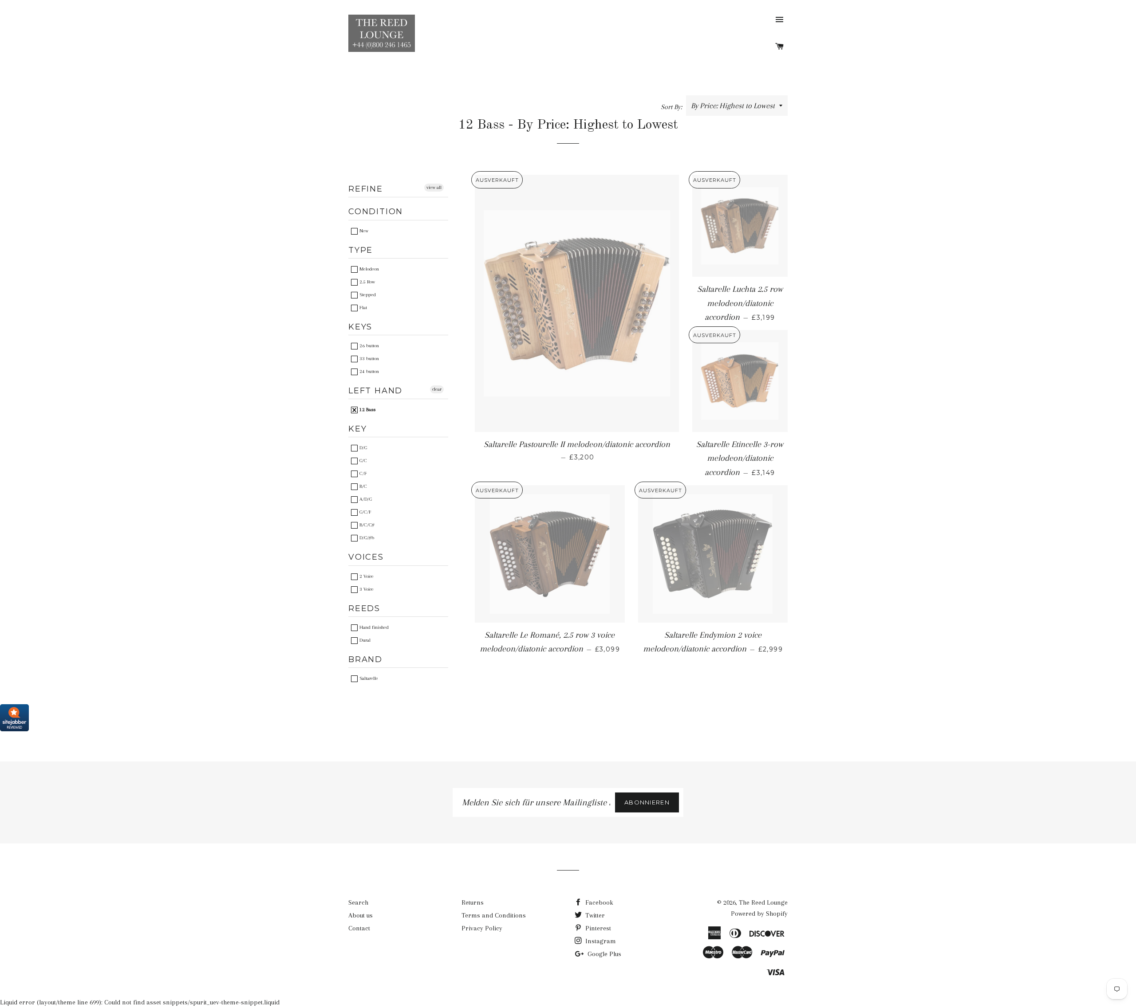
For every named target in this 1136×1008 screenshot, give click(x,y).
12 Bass (366, 409)
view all (434, 187)
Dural (364, 640)
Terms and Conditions (494, 915)
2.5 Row (366, 282)
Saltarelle (368, 678)
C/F (362, 473)
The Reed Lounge (763, 902)
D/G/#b (366, 538)
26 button (368, 346)
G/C (362, 460)
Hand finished (373, 627)
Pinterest (597, 928)
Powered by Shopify (759, 914)
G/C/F (364, 512)
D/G (362, 448)
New (363, 231)
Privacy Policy (482, 928)
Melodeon (368, 269)
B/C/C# (366, 525)
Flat (362, 307)
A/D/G (365, 499)
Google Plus (603, 954)
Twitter (594, 915)
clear (437, 389)
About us (360, 915)
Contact (359, 928)
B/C (362, 486)
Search (358, 902)
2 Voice (366, 576)
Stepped (367, 295)
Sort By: (672, 107)
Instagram (600, 941)
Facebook (598, 902)
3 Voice (366, 589)
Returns (473, 902)
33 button (368, 358)
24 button (368, 371)
